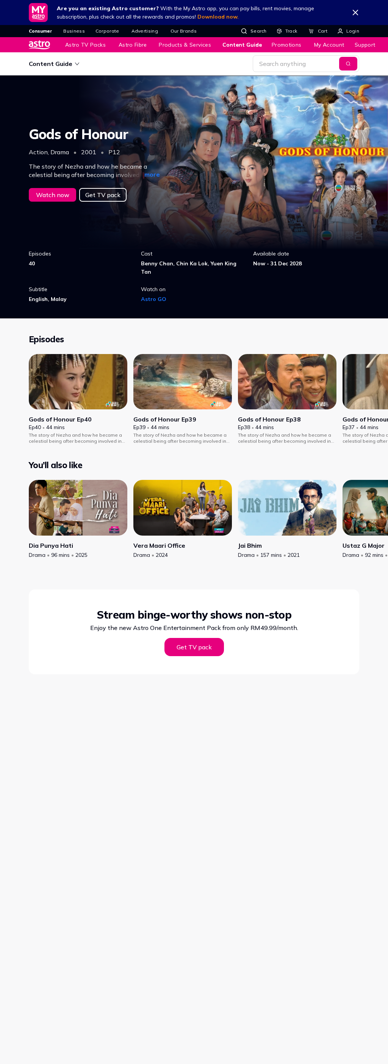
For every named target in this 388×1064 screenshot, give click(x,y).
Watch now (52, 195)
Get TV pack (102, 195)
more (152, 174)
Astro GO (153, 299)
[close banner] (355, 12)
